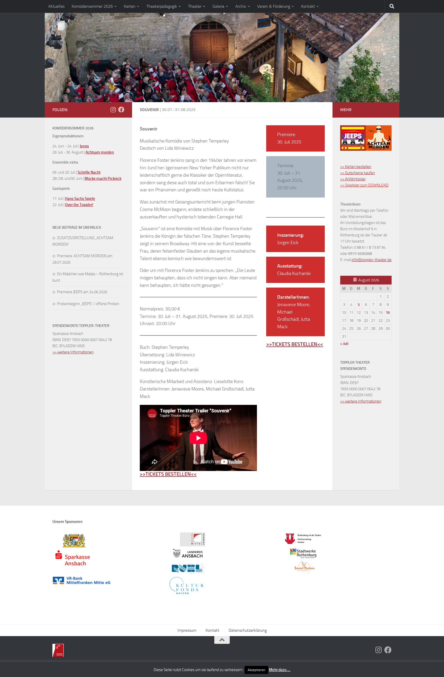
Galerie (218, 6)
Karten (129, 6)
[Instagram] (113, 109)
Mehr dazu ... (279, 669)
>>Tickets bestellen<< (168, 474)
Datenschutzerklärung (248, 630)
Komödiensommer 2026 (92, 6)
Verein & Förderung (273, 6)
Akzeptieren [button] (256, 670)
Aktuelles (56, 6)
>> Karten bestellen (355, 166)
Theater (194, 6)
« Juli (344, 343)
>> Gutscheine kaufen (357, 173)
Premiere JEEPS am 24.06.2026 (82, 292)
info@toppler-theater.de (371, 259)
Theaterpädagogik (161, 6)
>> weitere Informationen (73, 352)
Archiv (240, 6)
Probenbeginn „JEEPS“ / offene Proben (88, 303)
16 (388, 312)
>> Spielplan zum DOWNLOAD (364, 185)
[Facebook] (121, 109)
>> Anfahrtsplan (353, 179)
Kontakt (308, 6)
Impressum (187, 630)
